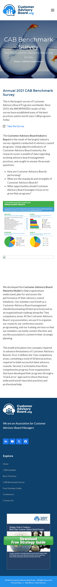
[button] (52, 10)
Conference (8, 494)
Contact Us (8, 500)
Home (17, 61)
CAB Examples (9, 470)
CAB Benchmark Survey (14, 482)
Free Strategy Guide (12, 488)
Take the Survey (15, 126)
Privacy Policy (16, 583)
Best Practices (9, 476)
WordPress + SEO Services (35, 583)
